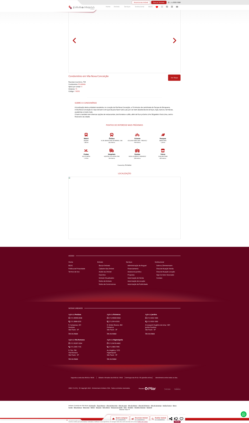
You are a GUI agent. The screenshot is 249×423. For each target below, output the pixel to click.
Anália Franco (167, 406)
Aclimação (92, 406)
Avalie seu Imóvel (105, 272)
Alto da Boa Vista (112, 406)
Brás (125, 407)
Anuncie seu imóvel (141, 2)
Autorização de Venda (136, 278)
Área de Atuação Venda (165, 269)
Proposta (131, 275)
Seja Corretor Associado (165, 275)
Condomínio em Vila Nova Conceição (88, 76)
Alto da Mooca (132, 406)
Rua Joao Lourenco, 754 (77, 82)
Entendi (177, 422)
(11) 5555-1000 (152, 318)
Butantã (149, 407)
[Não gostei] (176, 419)
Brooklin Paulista (140, 407)
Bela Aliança (78, 407)
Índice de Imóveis (105, 281)
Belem (93, 407)
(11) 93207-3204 (76, 343)
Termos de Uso (74, 272)
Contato (159, 278)
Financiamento (133, 269)
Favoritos (102, 275)
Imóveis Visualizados (106, 278)
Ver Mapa (174, 78)
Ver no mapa (73, 333)
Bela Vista (86, 407)
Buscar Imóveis (158, 2)
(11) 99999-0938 (76, 318)
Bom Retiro (106, 407)
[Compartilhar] (170, 419)
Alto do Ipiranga (156, 406)
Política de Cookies (143, 422)
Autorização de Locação (136, 281)
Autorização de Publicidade (138, 284)
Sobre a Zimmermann (164, 265)
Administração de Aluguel (137, 265)
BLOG (150, 7)
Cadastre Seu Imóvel (106, 269)
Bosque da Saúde (116, 407)
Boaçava (98, 407)
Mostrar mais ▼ (124, 409)
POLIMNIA (81, 84)
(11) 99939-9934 (115, 318)
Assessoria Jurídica (134, 272)
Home (108, 7)
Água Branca (101, 406)
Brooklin (130, 407)
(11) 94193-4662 (115, 343)
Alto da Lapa (123, 406)
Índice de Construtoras (107, 284)
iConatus (128, 165)
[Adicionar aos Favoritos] (181, 419)
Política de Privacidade (76, 269)
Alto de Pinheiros (144, 406)
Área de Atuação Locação (165, 272)
